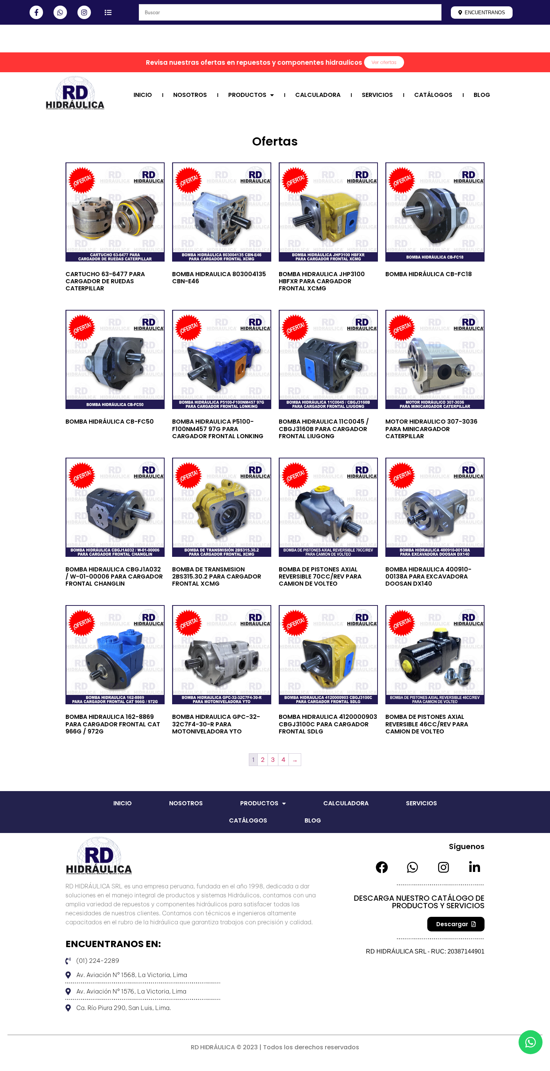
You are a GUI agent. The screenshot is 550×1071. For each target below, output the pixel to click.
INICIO (143, 95)
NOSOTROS (190, 95)
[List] (108, 12)
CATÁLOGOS (433, 95)
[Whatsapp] (60, 12)
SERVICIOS (377, 95)
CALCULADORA (317, 95)
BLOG (482, 95)
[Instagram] (84, 12)
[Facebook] (382, 867)
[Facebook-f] (36, 12)
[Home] (44, 42)
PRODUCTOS (247, 95)
